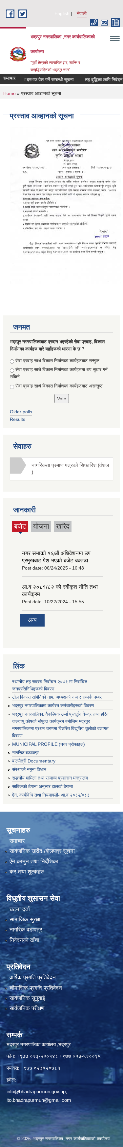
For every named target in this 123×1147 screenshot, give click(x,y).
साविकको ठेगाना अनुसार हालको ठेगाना (42, 786)
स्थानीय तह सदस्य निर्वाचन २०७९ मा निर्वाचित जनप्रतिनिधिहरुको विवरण (49, 685)
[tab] (61, 469)
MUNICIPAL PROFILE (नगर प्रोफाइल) (48, 744)
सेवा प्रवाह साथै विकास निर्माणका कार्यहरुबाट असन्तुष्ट (59, 385)
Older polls (21, 411)
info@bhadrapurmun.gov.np (36, 1091)
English (62, 13)
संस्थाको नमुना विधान (29, 769)
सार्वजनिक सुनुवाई (27, 998)
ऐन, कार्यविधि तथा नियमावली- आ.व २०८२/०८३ (51, 795)
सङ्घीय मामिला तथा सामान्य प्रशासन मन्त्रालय (50, 777)
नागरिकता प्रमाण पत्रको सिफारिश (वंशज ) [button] (70, 468)
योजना (41, 526)
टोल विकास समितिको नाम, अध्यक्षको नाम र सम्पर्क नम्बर (57, 697)
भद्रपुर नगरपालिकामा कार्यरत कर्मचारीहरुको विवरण (53, 705)
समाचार (17, 841)
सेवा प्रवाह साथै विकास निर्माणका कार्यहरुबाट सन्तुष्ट (57, 360)
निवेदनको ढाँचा (24, 940)
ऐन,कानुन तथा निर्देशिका (34, 861)
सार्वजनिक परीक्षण (27, 1008)
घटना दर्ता (20, 909)
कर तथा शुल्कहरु (27, 872)
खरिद (63, 526)
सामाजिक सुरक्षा (25, 919)
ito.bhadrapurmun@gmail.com (39, 1100)
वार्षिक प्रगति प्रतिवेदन (33, 977)
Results (17, 419)
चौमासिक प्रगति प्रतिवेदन (36, 988)
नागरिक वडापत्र (25, 752)
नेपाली (82, 13)
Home (9, 93)
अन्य (32, 620)
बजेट (20, 527)
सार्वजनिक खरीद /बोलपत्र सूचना (42, 851)
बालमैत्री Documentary (33, 760)
